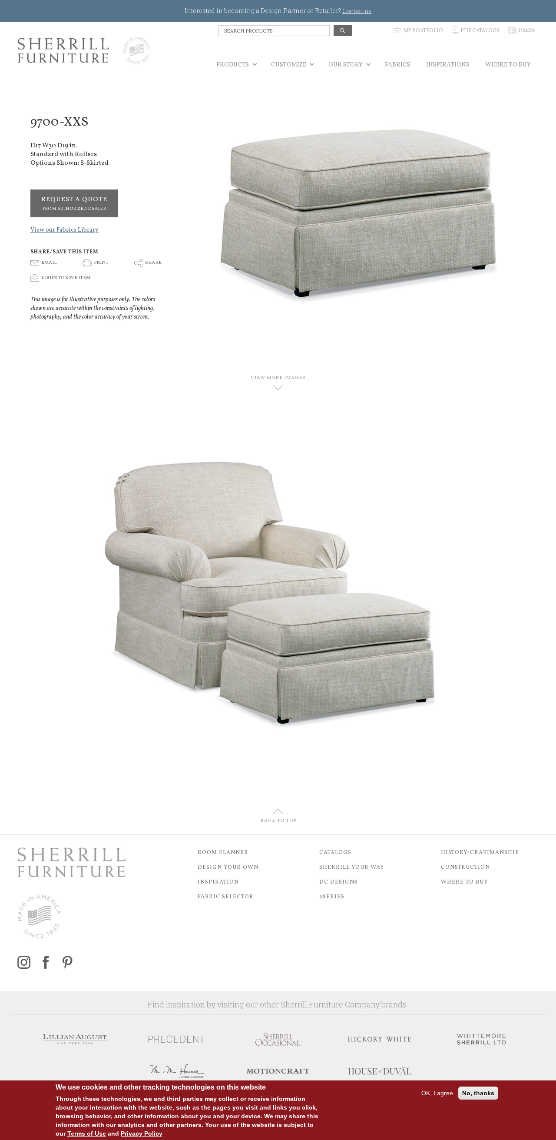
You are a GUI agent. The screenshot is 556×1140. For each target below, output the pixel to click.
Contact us (356, 10)
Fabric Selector (226, 897)
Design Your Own (228, 867)
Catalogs (335, 853)
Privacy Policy (141, 1133)
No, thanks (478, 1093)
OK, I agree (437, 1093)
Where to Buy (464, 882)
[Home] (84, 50)
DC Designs (338, 882)
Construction (465, 867)
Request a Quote (74, 203)
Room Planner (223, 853)
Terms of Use (86, 1133)
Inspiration (218, 882)
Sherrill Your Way (351, 867)
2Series (331, 897)
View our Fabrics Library (64, 230)
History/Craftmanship (480, 853)
